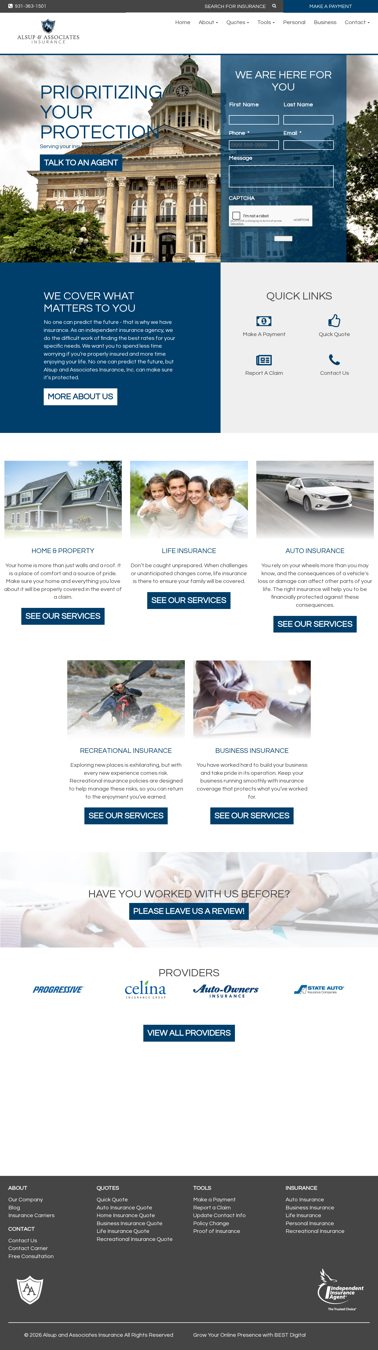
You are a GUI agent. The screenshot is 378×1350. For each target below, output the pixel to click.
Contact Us (283, 238)
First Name (244, 104)
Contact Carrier (28, 1248)
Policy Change (211, 1223)
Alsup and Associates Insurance (83, 1335)
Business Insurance (310, 1207)
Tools (264, 22)
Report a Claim (212, 1207)
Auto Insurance (305, 1199)
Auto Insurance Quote (124, 1207)
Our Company (25, 1199)
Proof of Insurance (216, 1231)
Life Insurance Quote (123, 1231)
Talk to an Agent (81, 162)
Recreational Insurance (315, 1231)
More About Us (80, 396)
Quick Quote (112, 1199)
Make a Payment (214, 1199)
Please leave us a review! (189, 911)
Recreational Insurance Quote (135, 1239)
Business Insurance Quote (129, 1223)
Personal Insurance (310, 1223)
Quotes (236, 22)
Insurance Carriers (31, 1215)
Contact (356, 22)
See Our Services (62, 616)
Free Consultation (31, 1256)
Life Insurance (303, 1215)
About (207, 22)
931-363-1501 (30, 6)
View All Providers (189, 1033)
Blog (14, 1207)
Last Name (298, 104)
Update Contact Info (219, 1215)
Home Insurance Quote (126, 1215)
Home (182, 22)
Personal (294, 22)
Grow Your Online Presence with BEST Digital (249, 1335)
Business (325, 22)
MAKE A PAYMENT (330, 6)
